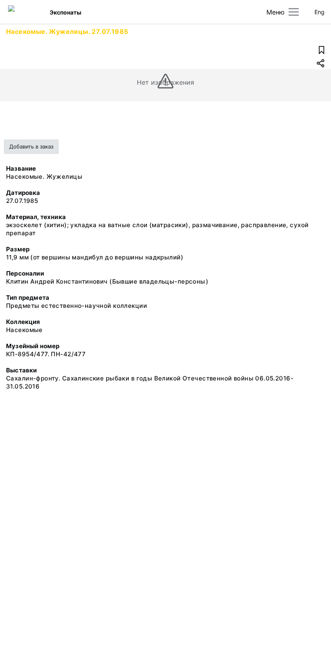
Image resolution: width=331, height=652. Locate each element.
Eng (319, 11)
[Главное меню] (294, 12)
